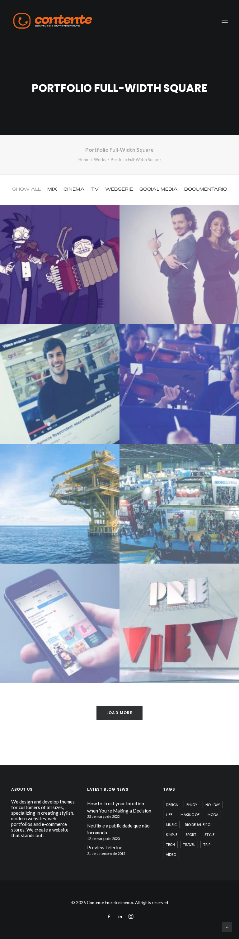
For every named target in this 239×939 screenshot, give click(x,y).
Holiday (212, 805)
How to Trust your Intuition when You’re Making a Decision (119, 807)
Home (83, 159)
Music (171, 824)
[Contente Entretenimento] (52, 20)
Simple (171, 834)
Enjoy (191, 805)
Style (209, 834)
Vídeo (171, 854)
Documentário (205, 189)
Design (172, 805)
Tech (170, 844)
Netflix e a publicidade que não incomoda (118, 829)
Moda (213, 815)
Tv (95, 189)
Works (100, 159)
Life (169, 815)
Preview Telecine (104, 847)
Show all (26, 189)
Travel (189, 844)
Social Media (158, 189)
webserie (119, 189)
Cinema (74, 189)
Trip (206, 844)
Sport (190, 834)
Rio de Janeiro (197, 824)
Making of (189, 815)
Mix (52, 189)
